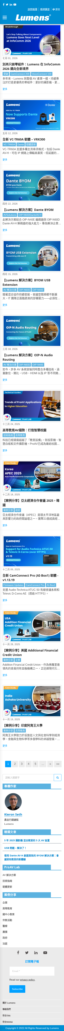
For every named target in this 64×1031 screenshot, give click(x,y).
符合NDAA (8, 1021)
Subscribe (17, 989)
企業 (17, 660)
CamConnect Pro (35, 585)
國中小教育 (9, 914)
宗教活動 (7, 920)
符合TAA (6, 1015)
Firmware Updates (13, 585)
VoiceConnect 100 (42, 73)
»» (57, 763)
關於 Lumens (9, 1002)
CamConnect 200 (20, 73)
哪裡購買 (45, 9)
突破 (5, 73)
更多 (5, 89)
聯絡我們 (7, 1009)
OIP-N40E (37, 289)
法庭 (5, 943)
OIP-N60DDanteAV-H (30, 215)
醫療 (5, 926)
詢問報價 (32, 9)
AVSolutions (9, 215)
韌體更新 (31, 144)
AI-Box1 (51, 585)
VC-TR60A (9, 144)
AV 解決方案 (10, 289)
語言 (57, 9)
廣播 (5, 931)
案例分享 (8, 510)
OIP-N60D (24, 289)
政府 (17, 510)
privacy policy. (27, 979)
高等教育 (20, 435)
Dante (20, 144)
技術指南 (8, 435)
